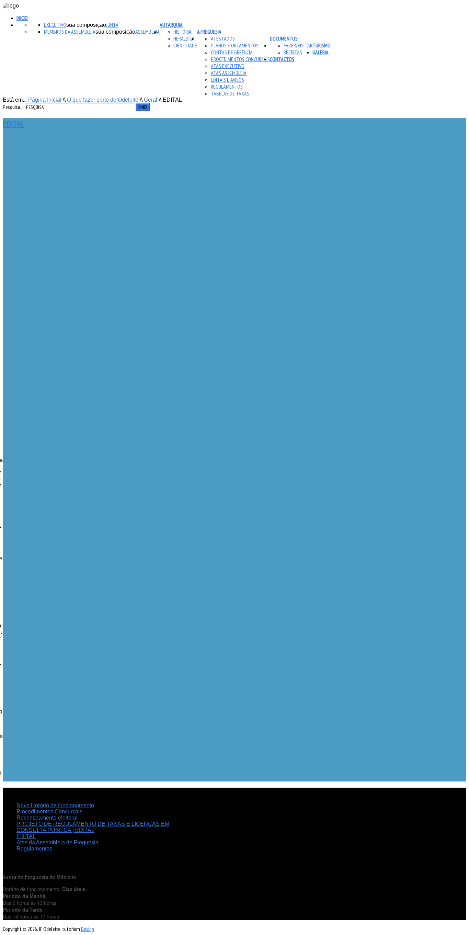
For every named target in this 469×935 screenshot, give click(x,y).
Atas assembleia (229, 72)
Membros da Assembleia (69, 31)
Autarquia (171, 24)
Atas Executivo (227, 66)
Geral (150, 100)
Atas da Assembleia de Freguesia (57, 842)
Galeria (320, 52)
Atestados (223, 38)
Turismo (321, 45)
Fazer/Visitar (298, 45)
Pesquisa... (13, 106)
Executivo (55, 24)
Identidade (185, 45)
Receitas (293, 52)
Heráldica (184, 38)
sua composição (86, 25)
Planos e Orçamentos (235, 45)
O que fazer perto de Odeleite (102, 100)
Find (142, 107)
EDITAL (13, 123)
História (182, 31)
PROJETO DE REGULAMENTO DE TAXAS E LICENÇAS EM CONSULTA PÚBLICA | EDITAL (92, 827)
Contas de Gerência (232, 52)
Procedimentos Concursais (240, 59)
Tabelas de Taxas (230, 93)
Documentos (284, 38)
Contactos (282, 59)
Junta (112, 24)
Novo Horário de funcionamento (55, 805)
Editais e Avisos (227, 79)
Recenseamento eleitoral (47, 818)
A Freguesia (209, 31)
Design (87, 928)
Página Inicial (44, 100)
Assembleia (147, 31)
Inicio (22, 17)
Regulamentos (227, 86)
